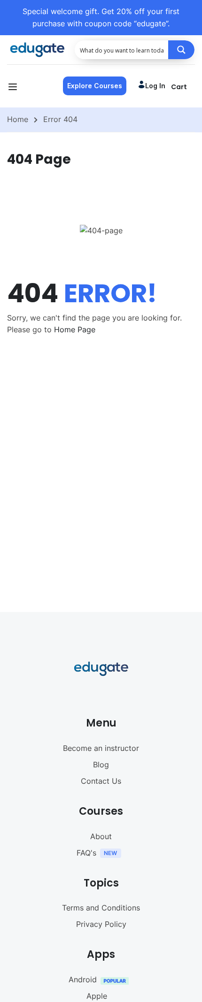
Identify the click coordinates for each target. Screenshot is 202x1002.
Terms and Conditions (101, 907)
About (101, 836)
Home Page (74, 329)
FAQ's (86, 852)
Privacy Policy (101, 924)
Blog (101, 764)
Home (17, 119)
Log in (155, 86)
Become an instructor (101, 748)
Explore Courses (94, 86)
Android (83, 979)
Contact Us (101, 781)
